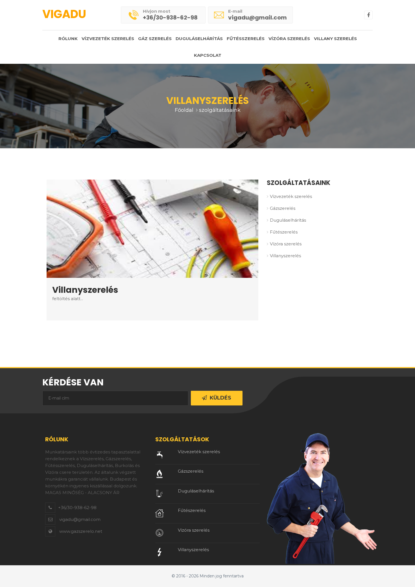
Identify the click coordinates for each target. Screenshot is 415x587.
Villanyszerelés (285, 255)
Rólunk (68, 38)
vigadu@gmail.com (257, 17)
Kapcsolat (207, 55)
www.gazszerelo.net (80, 531)
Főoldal (184, 110)
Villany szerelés (335, 38)
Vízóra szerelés (289, 38)
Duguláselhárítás (199, 38)
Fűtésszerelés (246, 38)
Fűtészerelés (284, 232)
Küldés (220, 398)
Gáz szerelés (155, 38)
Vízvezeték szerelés (108, 38)
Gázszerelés (282, 208)
